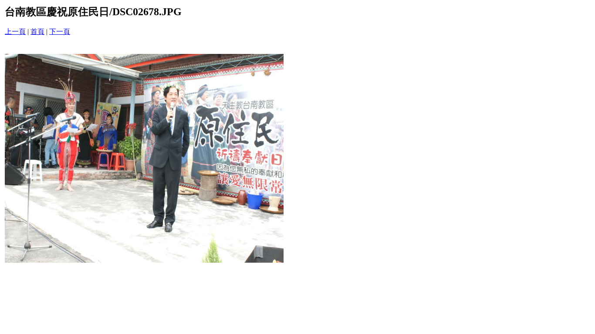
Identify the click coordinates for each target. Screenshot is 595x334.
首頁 (37, 31)
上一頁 (15, 31)
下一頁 (59, 31)
